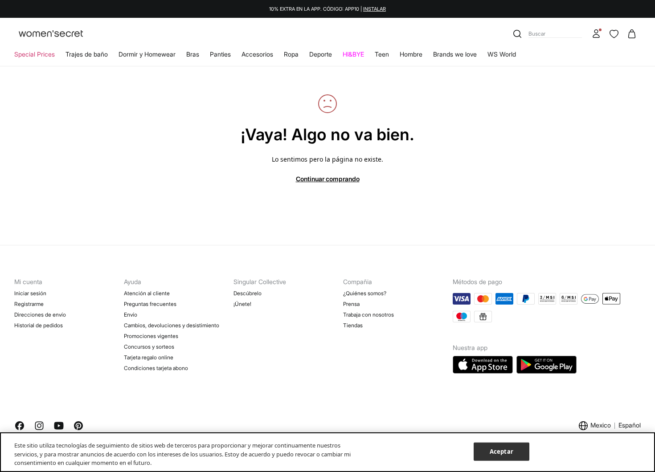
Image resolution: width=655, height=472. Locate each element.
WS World (501, 54)
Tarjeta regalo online (148, 357)
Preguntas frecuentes (150, 304)
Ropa (291, 54)
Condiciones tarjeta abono (156, 368)
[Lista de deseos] (614, 34)
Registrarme (29, 304)
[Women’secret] (51, 34)
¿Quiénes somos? (364, 293)
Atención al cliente (147, 293)
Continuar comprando (328, 179)
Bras (192, 54)
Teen (382, 54)
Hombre (411, 54)
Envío (130, 314)
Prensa (351, 304)
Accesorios (257, 54)
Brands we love (455, 54)
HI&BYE (353, 54)
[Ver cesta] (632, 33)
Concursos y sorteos (149, 346)
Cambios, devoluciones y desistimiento (171, 325)
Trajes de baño (87, 54)
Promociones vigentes (151, 336)
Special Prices (34, 54)
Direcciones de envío (40, 314)
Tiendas (353, 325)
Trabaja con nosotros (368, 314)
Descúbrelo (247, 293)
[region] (327, 452)
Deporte (320, 54)
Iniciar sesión (30, 293)
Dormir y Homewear (147, 54)
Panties (220, 54)
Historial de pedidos (38, 325)
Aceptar (501, 451)
